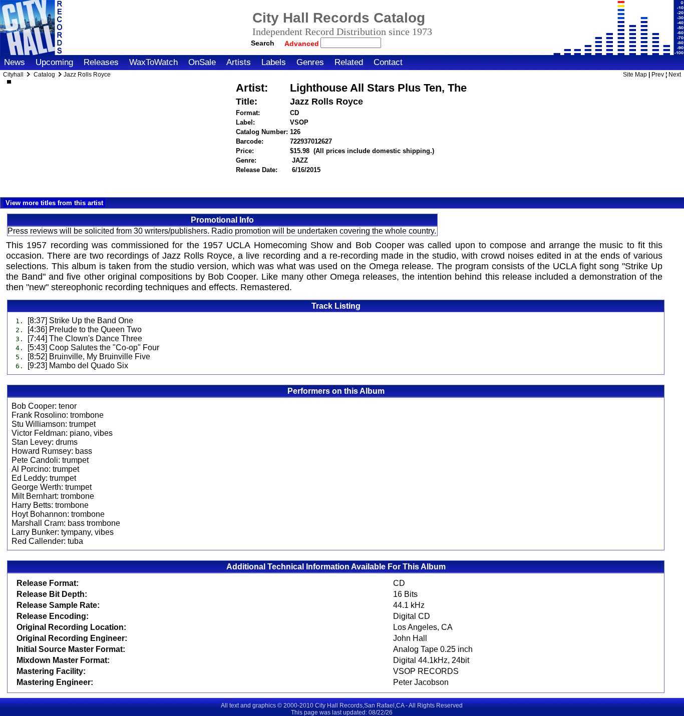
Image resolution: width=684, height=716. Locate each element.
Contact (388, 62)
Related (348, 62)
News (14, 62)
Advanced (302, 44)
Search (262, 43)
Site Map (635, 74)
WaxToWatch (153, 62)
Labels (273, 62)
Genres (310, 62)
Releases (101, 62)
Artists (238, 62)
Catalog (44, 74)
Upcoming (54, 62)
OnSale (202, 62)
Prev (657, 74)
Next (674, 74)
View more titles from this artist (54, 203)
